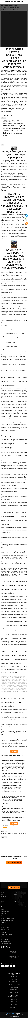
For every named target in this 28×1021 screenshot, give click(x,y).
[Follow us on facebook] (4, 947)
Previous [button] (3, 117)
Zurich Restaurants (14, 1004)
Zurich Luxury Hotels (14, 1002)
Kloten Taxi (14, 990)
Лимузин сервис (4, 936)
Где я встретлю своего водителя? (10, 815)
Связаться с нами (5, 911)
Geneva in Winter (14, 998)
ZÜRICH (2, 892)
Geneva (15, 894)
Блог (2, 924)
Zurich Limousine (14, 992)
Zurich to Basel (14, 976)
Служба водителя (5, 939)
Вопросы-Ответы (5, 927)
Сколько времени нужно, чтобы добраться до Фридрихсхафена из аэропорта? (13, 774)
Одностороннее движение (8, 13)
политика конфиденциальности (8, 918)
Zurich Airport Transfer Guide (14, 996)
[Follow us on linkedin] (10, 947)
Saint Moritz (3, 896)
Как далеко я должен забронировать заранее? (13, 806)
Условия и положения (6, 915)
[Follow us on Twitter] (2, 947)
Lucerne (15, 896)
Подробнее (4, 837)
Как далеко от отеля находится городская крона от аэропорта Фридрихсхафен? (13, 797)
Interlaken (3, 899)
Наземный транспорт (6, 943)
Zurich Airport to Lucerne (14, 982)
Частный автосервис (6, 941)
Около (2, 909)
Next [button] (3, 144)
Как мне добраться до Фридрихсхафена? (11, 785)
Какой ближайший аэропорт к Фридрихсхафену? (13, 760)
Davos (15, 892)
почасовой (20, 13)
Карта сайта (4, 922)
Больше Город (4, 903)
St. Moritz (14, 974)
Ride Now (5, 827)
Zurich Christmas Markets (14, 1006)
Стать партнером (5, 913)
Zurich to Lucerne (14, 978)
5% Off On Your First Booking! (9, 825)
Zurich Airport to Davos (14, 981)
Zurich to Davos (14, 979)
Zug (15, 901)
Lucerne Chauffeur (14, 987)
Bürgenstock (16, 899)
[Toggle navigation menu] (2, 1)
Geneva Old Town (14, 999)
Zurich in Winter (14, 1001)
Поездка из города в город (7, 929)
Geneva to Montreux (14, 989)
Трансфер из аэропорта (6, 934)
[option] (14, 131)
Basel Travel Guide (14, 1007)
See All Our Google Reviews (14, 862)
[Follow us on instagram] (6, 947)
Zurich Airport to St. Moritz (14, 984)
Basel (2, 894)
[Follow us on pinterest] (8, 947)
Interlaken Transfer (14, 986)
